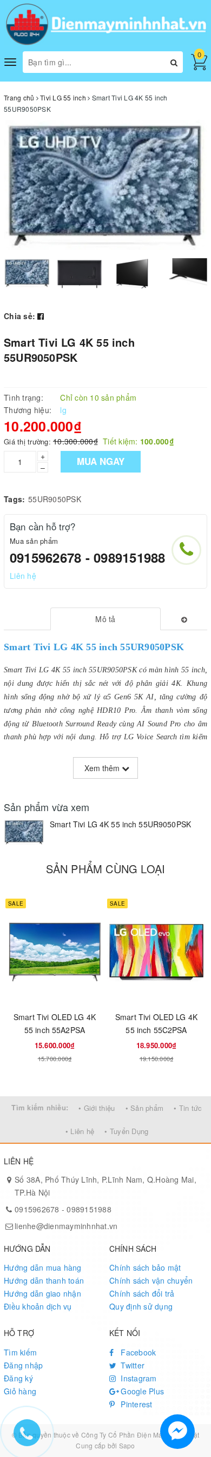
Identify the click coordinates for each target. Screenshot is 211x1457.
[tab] (105, 619)
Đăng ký (18, 1378)
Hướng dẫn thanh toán (44, 1280)
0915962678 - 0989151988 (88, 557)
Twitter (131, 1365)
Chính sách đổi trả (142, 1293)
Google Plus (141, 1391)
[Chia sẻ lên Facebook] (40, 316)
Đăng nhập (23, 1365)
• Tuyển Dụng (126, 1131)
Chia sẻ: (19, 316)
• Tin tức (188, 1108)
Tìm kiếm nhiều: (39, 1107)
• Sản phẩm (145, 1108)
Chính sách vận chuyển (151, 1280)
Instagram (137, 1378)
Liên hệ (23, 575)
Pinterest (135, 1404)
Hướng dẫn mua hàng (43, 1267)
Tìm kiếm (20, 1352)
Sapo (127, 1445)
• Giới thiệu (96, 1108)
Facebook (137, 1352)
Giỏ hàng (20, 1391)
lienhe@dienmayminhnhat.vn (66, 1225)
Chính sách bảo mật (145, 1267)
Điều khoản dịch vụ (38, 1306)
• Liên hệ (79, 1131)
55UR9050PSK (54, 499)
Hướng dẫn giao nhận (42, 1293)
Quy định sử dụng (141, 1306)
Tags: (14, 499)
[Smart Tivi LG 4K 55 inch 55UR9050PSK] (24, 832)
